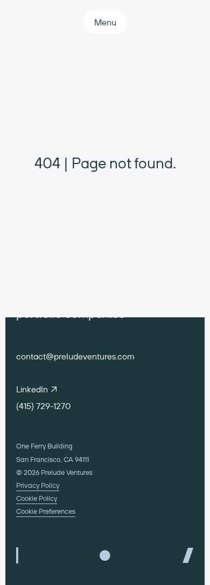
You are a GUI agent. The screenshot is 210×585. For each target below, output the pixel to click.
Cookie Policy (36, 498)
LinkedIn (32, 389)
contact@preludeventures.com (75, 356)
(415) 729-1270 (43, 405)
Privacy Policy (37, 485)
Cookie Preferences (45, 511)
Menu (105, 22)
